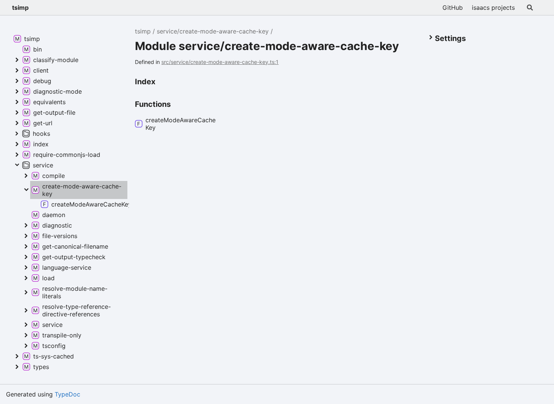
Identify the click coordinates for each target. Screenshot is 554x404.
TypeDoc (67, 394)
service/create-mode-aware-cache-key (213, 31)
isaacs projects (493, 7)
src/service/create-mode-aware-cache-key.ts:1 (220, 62)
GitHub (452, 7)
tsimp (20, 7)
